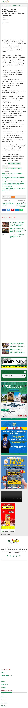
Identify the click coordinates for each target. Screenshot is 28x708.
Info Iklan (3, 681)
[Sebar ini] (4, 210)
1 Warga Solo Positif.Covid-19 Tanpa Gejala (12, 181)
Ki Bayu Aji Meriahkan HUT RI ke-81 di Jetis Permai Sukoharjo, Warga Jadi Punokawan (18, 230)
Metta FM (3, 694)
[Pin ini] (12, 210)
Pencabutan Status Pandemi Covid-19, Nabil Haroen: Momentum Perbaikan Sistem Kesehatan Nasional (13, 185)
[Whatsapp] (21, 210)
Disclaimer (3, 687)
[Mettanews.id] (5, 1)
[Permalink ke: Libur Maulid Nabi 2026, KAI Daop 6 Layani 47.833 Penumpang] (5, 288)
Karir (2, 678)
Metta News (4, 697)
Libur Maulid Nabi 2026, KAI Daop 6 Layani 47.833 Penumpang (17, 236)
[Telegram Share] (17, 210)
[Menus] (26, 1)
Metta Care (3, 705)
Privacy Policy (4, 684)
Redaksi (3, 672)
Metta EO (3, 700)
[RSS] (13, 197)
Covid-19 (5, 166)
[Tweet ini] (8, 210)
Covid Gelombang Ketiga (14, 163)
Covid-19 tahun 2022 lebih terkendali (12, 168)
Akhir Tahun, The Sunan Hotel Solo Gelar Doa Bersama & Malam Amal (20, 203)
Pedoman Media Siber (6, 675)
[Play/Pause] (25, 372)
